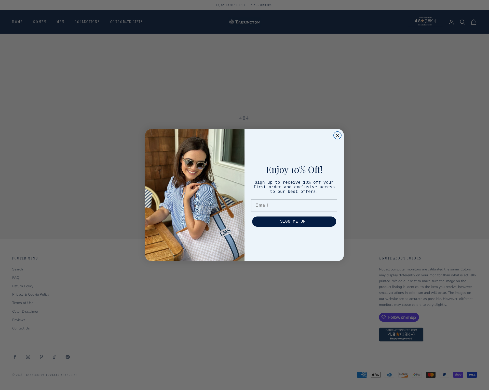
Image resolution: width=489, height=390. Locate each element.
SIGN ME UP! (294, 221)
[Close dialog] (337, 135)
